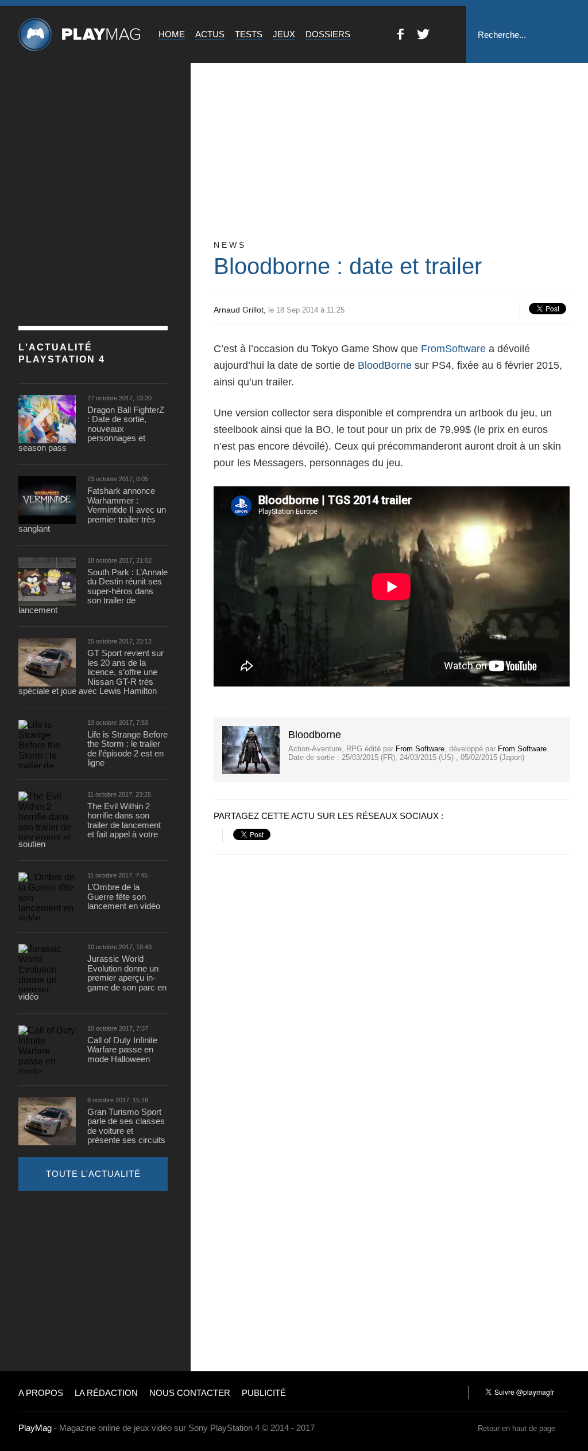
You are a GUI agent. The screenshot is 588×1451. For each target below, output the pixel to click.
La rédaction (106, 1393)
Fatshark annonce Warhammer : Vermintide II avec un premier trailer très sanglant (92, 509)
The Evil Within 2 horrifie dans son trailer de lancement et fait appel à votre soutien (89, 825)
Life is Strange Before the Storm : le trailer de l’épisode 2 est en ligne (127, 749)
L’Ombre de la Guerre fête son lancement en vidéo (123, 897)
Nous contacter (189, 1393)
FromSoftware (453, 348)
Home (171, 34)
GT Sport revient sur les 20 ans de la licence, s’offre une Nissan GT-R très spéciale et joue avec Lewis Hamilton (91, 672)
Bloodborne (314, 734)
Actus (210, 34)
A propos (40, 1393)
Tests (248, 34)
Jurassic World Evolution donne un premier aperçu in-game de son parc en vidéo (92, 977)
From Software (420, 748)
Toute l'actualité (93, 1174)
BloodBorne (385, 365)
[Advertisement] (104, 1280)
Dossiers (327, 34)
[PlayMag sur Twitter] (423, 36)
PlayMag (35, 1428)
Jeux (284, 34)
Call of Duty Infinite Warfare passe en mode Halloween (122, 1050)
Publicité (264, 1393)
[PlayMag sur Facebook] (400, 36)
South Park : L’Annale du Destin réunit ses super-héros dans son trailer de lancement (93, 591)
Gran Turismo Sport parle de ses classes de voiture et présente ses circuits (126, 1126)
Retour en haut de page (516, 1428)
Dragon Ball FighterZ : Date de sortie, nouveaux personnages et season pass (91, 429)
